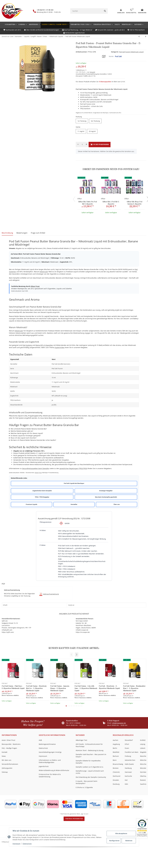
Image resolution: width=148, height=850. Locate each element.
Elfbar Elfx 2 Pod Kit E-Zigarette (111, 203)
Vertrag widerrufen (74, 819)
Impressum (16, 843)
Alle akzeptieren (121, 833)
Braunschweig (118, 764)
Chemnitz (116, 772)
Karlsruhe (128, 776)
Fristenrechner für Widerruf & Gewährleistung (50, 775)
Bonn (115, 760)
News (4, 756)
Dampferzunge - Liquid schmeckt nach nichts (90, 772)
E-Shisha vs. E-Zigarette (84, 787)
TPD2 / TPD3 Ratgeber (42, 497)
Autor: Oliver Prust (8, 740)
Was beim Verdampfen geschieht (106, 497)
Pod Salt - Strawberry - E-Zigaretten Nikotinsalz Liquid (109, 687)
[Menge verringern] (78, 144)
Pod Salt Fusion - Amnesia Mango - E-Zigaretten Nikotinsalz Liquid (59, 688)
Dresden (116, 780)
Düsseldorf (129, 740)
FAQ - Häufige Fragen (9, 748)
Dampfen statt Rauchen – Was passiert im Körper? (91, 755)
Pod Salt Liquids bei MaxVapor (74, 483)
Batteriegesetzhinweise (47, 744)
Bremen (116, 768)
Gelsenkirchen (130, 760)
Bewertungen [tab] (21, 233)
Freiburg (128, 756)
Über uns (117, 504)
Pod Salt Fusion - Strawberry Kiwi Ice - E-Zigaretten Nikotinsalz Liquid (36, 688)
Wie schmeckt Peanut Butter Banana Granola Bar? (29, 429)
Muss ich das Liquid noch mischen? (23, 438)
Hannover (128, 772)
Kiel (126, 780)
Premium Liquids (31, 504)
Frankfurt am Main (131, 752)
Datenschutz (27, 843)
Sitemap (5, 772)
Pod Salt (118, 56)
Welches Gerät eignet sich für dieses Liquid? (27, 433)
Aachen (115, 740)
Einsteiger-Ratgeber (106, 491)
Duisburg (116, 784)
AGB (40, 740)
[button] (138, 24)
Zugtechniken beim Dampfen (42, 491)
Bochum (116, 756)
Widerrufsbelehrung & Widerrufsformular (54, 770)
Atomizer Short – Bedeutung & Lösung (89, 750)
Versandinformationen (10, 764)
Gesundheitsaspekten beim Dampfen (35, 468)
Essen (127, 748)
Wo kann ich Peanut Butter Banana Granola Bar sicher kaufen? (33, 440)
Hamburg (128, 768)
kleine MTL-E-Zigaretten (44, 345)
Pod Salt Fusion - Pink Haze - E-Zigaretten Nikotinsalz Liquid (13, 687)
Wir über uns (6, 760)
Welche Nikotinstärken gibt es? (22, 431)
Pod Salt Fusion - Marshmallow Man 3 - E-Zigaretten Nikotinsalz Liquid (134, 688)
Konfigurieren (114, 840)
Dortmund (116, 776)
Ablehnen (128, 840)
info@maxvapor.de (119, 723)
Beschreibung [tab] (7, 233)
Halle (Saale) (129, 764)
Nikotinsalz (44, 272)
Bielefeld (116, 752)
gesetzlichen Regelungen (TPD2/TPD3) (73, 468)
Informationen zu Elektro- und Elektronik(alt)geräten (50, 761)
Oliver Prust (35, 286)
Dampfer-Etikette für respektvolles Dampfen (88, 762)
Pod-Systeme (27, 345)
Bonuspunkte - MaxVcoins (11, 744)
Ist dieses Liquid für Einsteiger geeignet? (26, 436)
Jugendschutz (44, 766)
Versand (92, 72)
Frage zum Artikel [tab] (38, 233)
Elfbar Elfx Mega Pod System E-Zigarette (134, 203)
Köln (126, 784)
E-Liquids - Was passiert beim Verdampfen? (86, 782)
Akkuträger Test (81, 740)
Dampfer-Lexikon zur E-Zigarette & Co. (89, 767)
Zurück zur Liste (7, 36)
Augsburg (116, 744)
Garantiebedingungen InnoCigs (50, 752)
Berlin (115, 748)
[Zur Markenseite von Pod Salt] (103, 56)
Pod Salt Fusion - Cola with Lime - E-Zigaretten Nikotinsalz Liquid (86, 688)
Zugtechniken (60, 347)
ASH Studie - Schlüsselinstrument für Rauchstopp (89, 745)
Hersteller (74, 504)
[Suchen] (105, 11)
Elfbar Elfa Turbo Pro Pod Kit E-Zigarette (87, 203)
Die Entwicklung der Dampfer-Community (91, 777)
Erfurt (127, 744)
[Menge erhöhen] (86, 144)
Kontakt (4, 752)
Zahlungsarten (7, 768)
